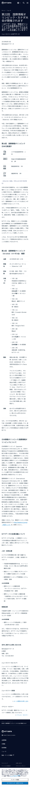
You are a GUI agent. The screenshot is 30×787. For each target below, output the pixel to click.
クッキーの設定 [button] (17, 775)
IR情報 (3, 744)
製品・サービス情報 (7, 755)
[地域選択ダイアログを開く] (19, 3)
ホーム (3, 10)
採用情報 (4, 747)
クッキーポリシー (13, 776)
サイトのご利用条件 (6, 766)
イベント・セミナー (22, 715)
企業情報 (4, 740)
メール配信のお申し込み (21, 701)
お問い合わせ (19, 763)
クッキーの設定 (15, 779)
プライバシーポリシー (21, 766)
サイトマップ (5, 763)
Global (9, 735)
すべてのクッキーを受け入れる (15, 783)
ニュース (9, 10)
